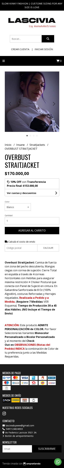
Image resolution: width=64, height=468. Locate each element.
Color (7, 201)
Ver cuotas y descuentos (21, 193)
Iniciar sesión (44, 49)
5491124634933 (14, 428)
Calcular (48, 247)
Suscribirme (46, 449)
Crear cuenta (20, 49)
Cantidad (8, 215)
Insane (20, 145)
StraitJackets (38, 145)
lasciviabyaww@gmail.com (19, 425)
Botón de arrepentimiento (18, 435)
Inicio (8, 145)
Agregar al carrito (32, 230)
